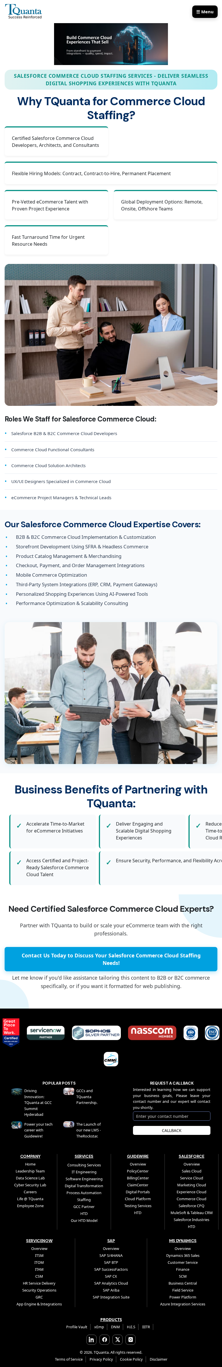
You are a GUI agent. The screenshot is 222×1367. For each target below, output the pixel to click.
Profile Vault (76, 1326)
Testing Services (137, 1205)
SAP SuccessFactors (111, 1269)
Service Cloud (191, 1178)
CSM (39, 1276)
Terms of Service (69, 1359)
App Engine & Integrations (39, 1304)
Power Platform (182, 1297)
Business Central (183, 1283)
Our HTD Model (84, 1220)
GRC (39, 1297)
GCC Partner (84, 1206)
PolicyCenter (138, 1171)
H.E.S (131, 1326)
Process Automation (83, 1192)
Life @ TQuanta (30, 1198)
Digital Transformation (84, 1185)
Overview (138, 1164)
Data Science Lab (30, 1178)
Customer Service (183, 1262)
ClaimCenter (137, 1184)
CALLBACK (172, 1130)
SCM (183, 1276)
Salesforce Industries (191, 1219)
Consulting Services (84, 1165)
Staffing (84, 1199)
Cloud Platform (138, 1198)
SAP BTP (111, 1262)
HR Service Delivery (39, 1283)
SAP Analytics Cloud (111, 1283)
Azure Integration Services (182, 1304)
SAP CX (111, 1276)
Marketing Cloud (191, 1184)
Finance (182, 1269)
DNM (115, 1326)
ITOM (39, 1262)
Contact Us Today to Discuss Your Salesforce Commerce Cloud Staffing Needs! (111, 959)
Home (30, 1164)
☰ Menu (205, 11)
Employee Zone (30, 1205)
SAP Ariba (111, 1290)
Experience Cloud (191, 1191)
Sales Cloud (191, 1171)
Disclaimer (158, 1359)
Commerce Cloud (191, 1198)
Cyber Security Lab (30, 1184)
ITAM (39, 1269)
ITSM (39, 1255)
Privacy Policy (101, 1359)
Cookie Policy (131, 1359)
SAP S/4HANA (111, 1255)
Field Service (182, 1290)
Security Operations (39, 1290)
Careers (30, 1191)
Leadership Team (30, 1171)
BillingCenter (138, 1178)
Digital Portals (138, 1191)
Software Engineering (84, 1178)
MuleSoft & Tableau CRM (192, 1212)
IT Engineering (84, 1171)
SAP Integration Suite (111, 1297)
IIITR (146, 1326)
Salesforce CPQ (191, 1205)
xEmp (99, 1326)
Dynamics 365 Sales (182, 1255)
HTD (84, 1213)
